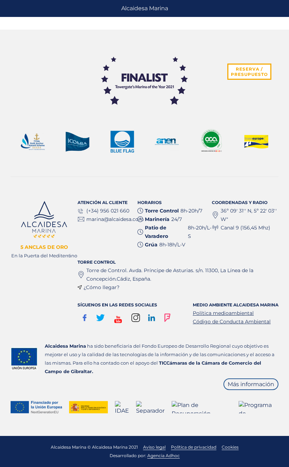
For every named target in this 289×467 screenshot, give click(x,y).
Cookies (230, 447)
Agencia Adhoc (163, 455)
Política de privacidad (193, 447)
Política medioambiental (223, 313)
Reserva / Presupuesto (249, 71)
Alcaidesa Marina (144, 8)
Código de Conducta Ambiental (232, 321)
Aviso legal (154, 447)
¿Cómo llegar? (101, 287)
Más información (251, 384)
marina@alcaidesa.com (115, 219)
